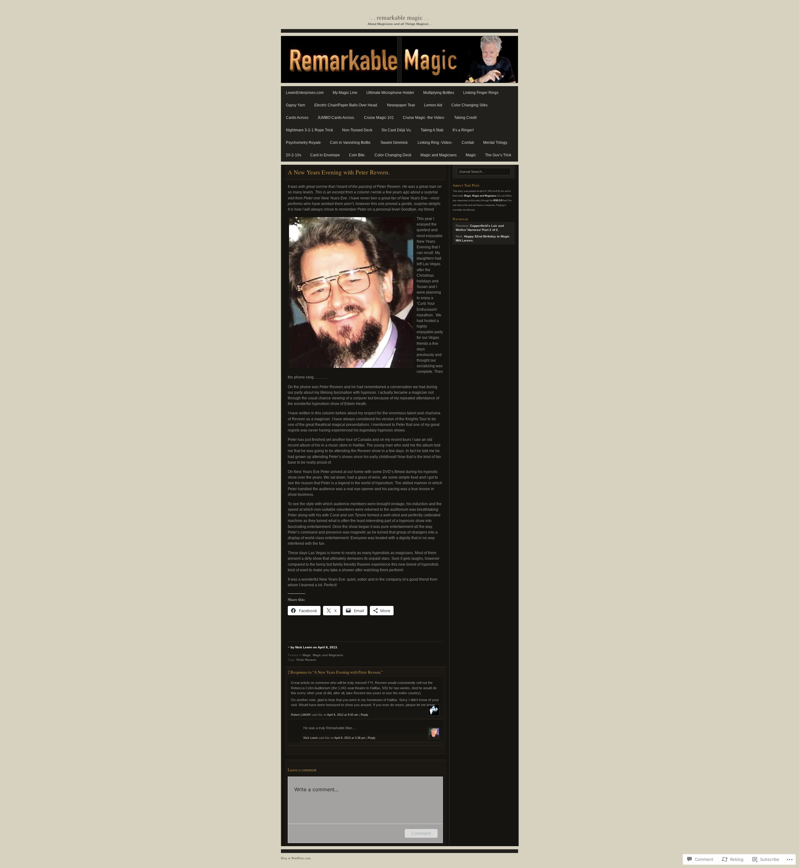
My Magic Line (345, 92)
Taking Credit (465, 117)
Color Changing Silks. (469, 105)
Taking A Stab (432, 130)
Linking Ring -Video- (435, 142)
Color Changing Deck (393, 155)
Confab (468, 142)
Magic (471, 155)
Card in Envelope (325, 155)
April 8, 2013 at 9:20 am (342, 714)
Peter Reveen (306, 659)
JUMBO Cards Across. (336, 117)
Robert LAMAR (301, 714)
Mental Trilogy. (495, 142)
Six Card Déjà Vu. (396, 130)
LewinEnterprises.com (305, 92)
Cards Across (297, 117)
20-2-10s (293, 155)
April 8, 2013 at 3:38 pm (349, 737)
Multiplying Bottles (438, 92)
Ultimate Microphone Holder (390, 92)
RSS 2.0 (497, 200)
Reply (364, 714)
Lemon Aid (433, 105)
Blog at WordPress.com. (296, 858)
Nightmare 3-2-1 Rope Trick (309, 130)
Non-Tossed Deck (357, 130)
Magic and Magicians (438, 155)
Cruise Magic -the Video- (424, 117)
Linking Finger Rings (480, 92)
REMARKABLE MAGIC (400, 17)
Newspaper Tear (401, 105)
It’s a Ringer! (463, 130)
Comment (421, 833)
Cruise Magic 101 (379, 117)
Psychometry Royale (303, 142)
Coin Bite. (357, 155)
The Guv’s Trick (498, 155)
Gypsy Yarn (295, 105)
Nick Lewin (310, 737)
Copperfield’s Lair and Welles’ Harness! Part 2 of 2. (480, 228)
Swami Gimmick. (394, 142)
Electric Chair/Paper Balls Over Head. (346, 105)
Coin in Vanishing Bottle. (350, 142)
